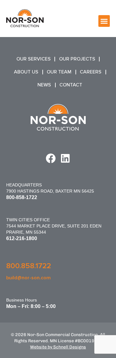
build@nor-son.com (28, 278)
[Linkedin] (65, 158)
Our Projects (77, 59)
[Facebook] (51, 158)
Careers (90, 72)
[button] (104, 21)
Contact (70, 85)
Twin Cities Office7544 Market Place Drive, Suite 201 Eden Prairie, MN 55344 (53, 226)
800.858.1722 (28, 265)
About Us (26, 72)
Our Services (33, 59)
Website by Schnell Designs (58, 347)
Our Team (59, 72)
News (44, 85)
